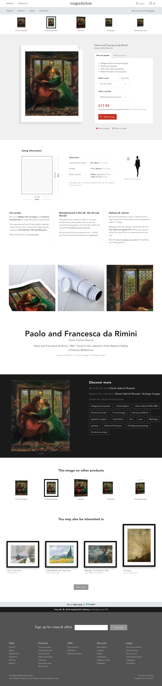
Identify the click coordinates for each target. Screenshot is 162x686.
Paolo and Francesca (113, 425)
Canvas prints (43, 653)
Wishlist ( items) (74, 653)
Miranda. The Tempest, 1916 (97, 570)
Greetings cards (44, 663)
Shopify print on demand (143, 678)
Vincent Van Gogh (52, 573)
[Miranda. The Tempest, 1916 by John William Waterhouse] (100, 554)
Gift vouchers (73, 647)
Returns (12, 663)
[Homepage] (81, 4)
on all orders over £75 (81, 609)
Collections (44, 11)
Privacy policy (132, 650)
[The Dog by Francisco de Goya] (139, 546)
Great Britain (118, 419)
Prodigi (150, 675)
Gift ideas (71, 650)
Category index (103, 660)
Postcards (42, 660)
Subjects (21, 11)
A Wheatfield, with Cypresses (58, 570)
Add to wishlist (103, 128)
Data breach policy (134, 657)
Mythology (153, 419)
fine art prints (33, 234)
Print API (141, 675)
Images (10, 3)
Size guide (125, 78)
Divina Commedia (98, 412)
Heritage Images (151, 393)
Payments (13, 657)
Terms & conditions (134, 647)
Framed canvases (45, 657)
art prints (122, 71)
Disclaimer (130, 663)
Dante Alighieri (123, 406)
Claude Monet (12, 573)
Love (141, 419)
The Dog (127, 570)
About (11, 650)
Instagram (101, 663)
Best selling (102, 647)
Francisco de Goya (130, 573)
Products (23, 3)
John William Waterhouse (94, 573)
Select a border (104, 91)
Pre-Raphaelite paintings (138, 425)
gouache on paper (99, 419)
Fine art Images (119, 412)
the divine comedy (99, 432)
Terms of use (131, 653)
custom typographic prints (48, 678)
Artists (32, 11)
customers (93, 235)
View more (81, 587)
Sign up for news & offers (53, 627)
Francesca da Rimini (140, 412)
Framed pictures (45, 650)
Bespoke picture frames (29, 678)
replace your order (130, 240)
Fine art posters (44, 647)
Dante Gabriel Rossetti (103, 48)
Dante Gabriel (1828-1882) (146, 406)
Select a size (113, 78)
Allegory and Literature (100, 406)
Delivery (112, 227)
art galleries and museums (79, 228)
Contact (12, 647)
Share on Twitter (121, 128)
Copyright (130, 660)
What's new (43, 666)
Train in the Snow (14, 570)
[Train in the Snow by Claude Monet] (23, 554)
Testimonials (14, 653)
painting (94, 425)
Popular (10, 11)
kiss (130, 419)
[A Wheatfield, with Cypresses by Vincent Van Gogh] (61, 554)
